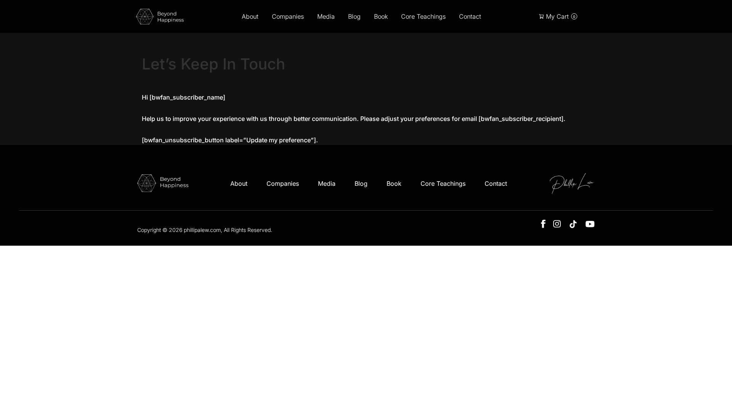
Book (381, 16)
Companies (288, 16)
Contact (470, 16)
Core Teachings (423, 16)
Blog (354, 16)
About (250, 16)
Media (326, 16)
